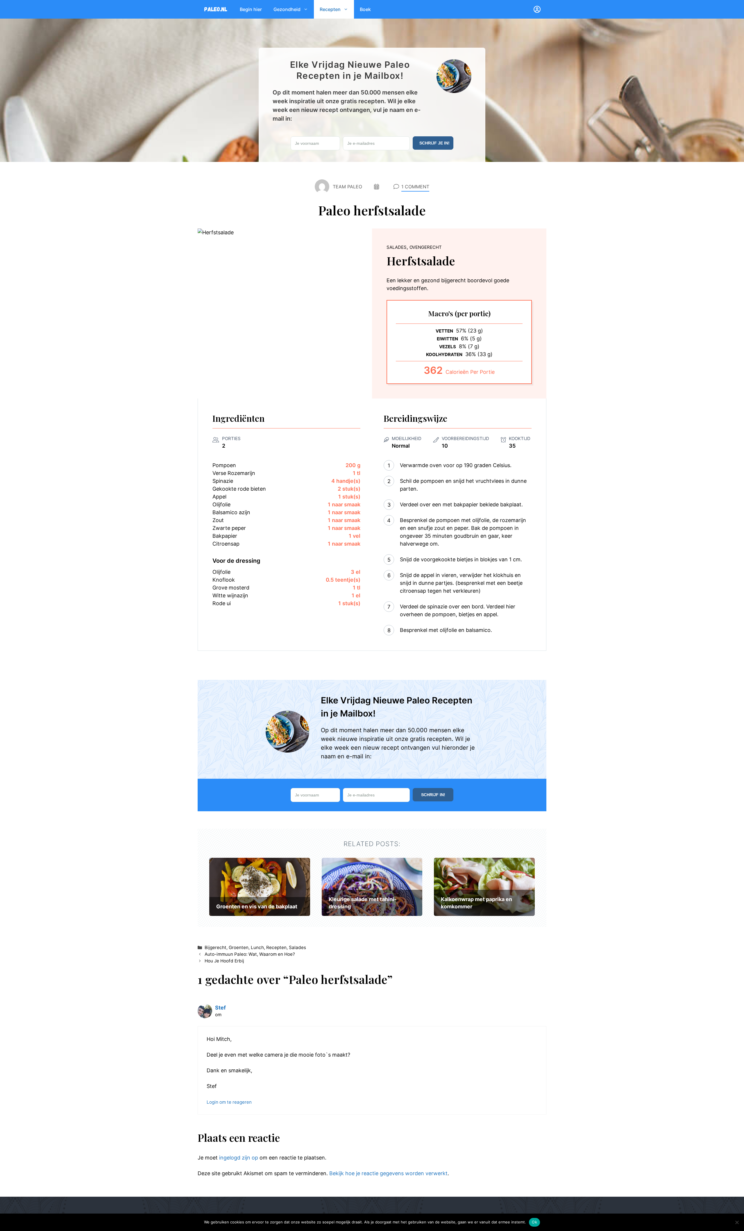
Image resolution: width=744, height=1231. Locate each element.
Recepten (330, 9)
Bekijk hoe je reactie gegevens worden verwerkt (388, 1173)
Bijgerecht (215, 947)
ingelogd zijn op (238, 1158)
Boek (365, 9)
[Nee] (737, 1222)
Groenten (238, 947)
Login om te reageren (229, 1102)
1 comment (415, 187)
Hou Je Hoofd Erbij (224, 961)
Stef (220, 1008)
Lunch (257, 947)
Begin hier (251, 9)
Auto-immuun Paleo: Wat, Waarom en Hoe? (250, 954)
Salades (297, 947)
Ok (534, 1222)
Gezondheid (287, 9)
